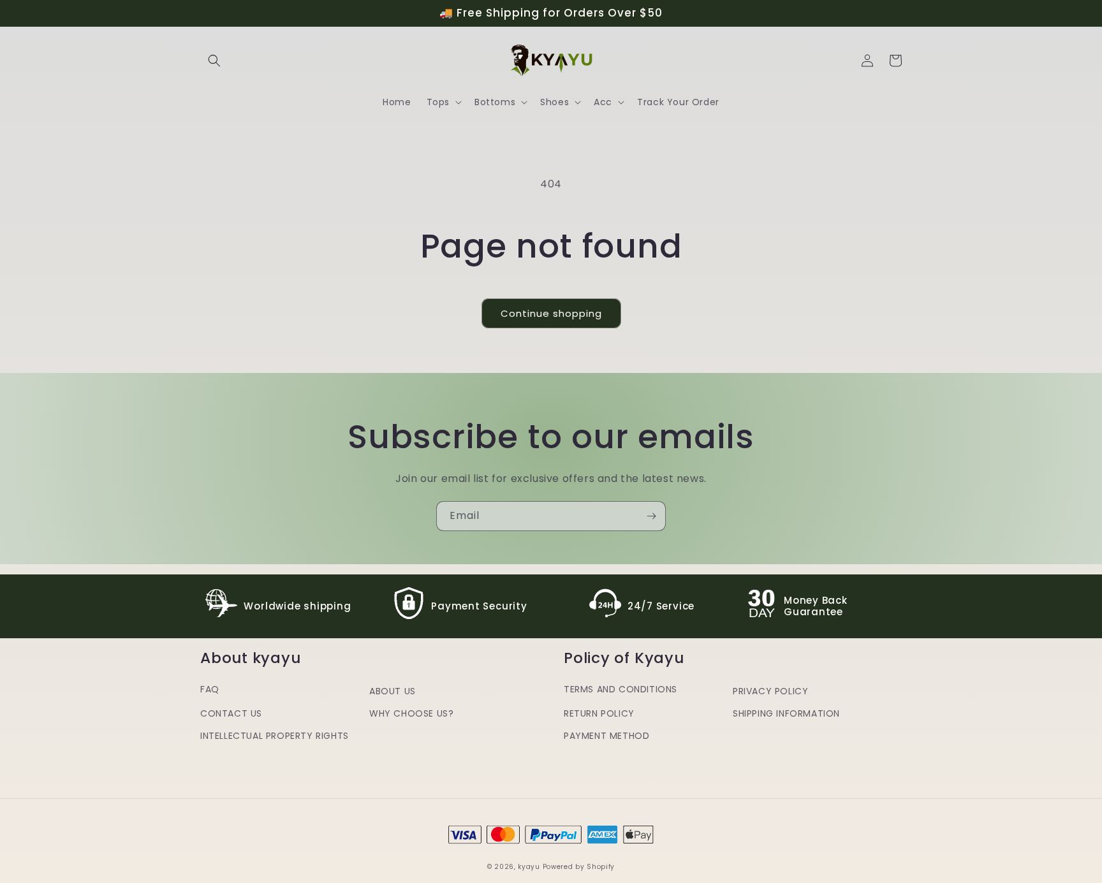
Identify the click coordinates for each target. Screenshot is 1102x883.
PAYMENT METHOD (606, 735)
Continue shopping (551, 313)
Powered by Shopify (579, 867)
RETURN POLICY (599, 713)
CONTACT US (231, 713)
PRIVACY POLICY (770, 691)
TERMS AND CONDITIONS (620, 689)
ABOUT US (392, 691)
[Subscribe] (651, 516)
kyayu (529, 867)
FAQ (209, 689)
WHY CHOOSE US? (411, 713)
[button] (214, 61)
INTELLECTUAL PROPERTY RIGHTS (274, 735)
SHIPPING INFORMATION (786, 713)
